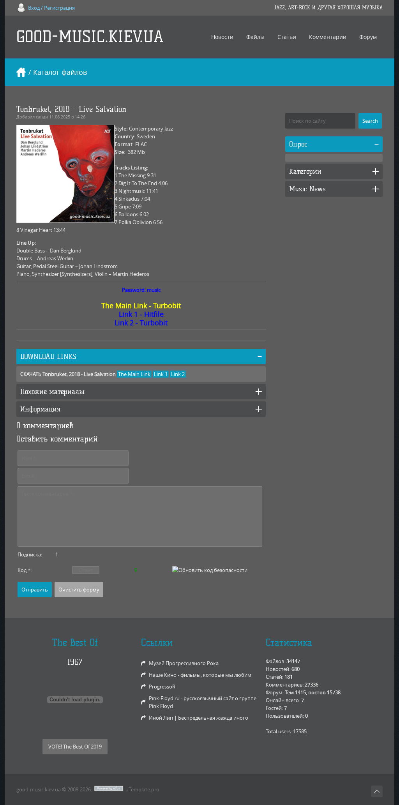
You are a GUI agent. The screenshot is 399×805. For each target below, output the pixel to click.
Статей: (274, 676)
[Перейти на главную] (21, 72)
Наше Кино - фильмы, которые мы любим (200, 674)
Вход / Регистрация (51, 7)
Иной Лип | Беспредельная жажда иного (198, 717)
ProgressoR (162, 686)
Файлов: (275, 661)
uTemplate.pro (142, 789)
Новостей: (278, 669)
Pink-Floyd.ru (164, 698)
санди (42, 117)
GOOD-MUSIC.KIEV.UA (90, 36)
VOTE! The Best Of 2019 (75, 746)
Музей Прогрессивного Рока (184, 663)
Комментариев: (285, 684)
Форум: (275, 692)
